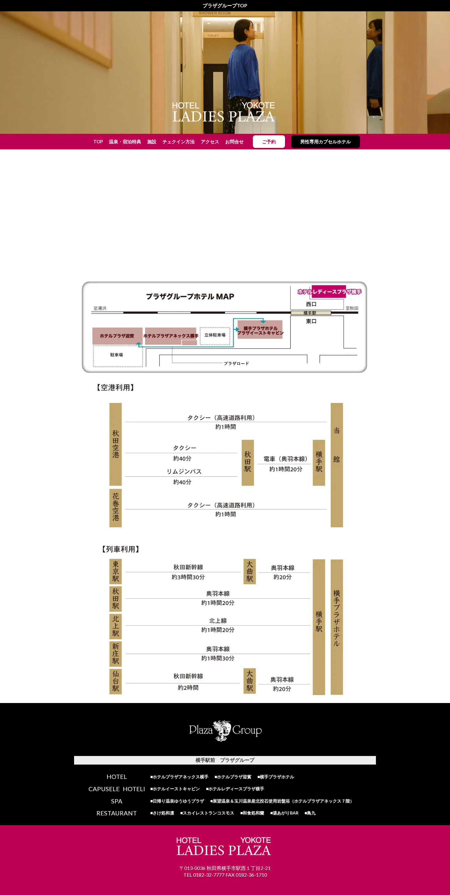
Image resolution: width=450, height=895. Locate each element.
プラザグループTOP (225, 5)
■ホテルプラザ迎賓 (233, 776)
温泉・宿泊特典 (125, 141)
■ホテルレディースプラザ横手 (235, 788)
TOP (98, 141)
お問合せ (234, 141)
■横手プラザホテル (275, 776)
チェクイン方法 (179, 141)
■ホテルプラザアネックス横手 (179, 776)
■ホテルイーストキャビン (175, 788)
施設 (151, 141)
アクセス (210, 141)
